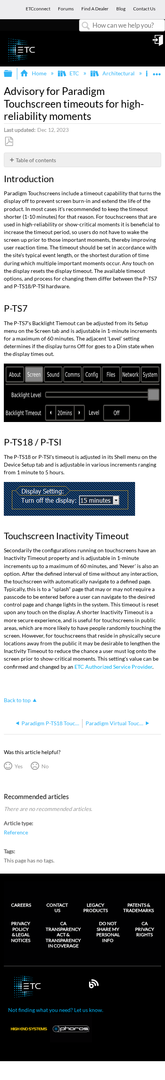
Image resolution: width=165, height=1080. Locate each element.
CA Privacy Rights (144, 929)
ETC (74, 73)
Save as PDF (9, 141)
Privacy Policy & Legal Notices (20, 932)
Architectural (118, 73)
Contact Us (57, 907)
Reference (16, 832)
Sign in (158, 43)
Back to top (17, 700)
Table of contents (36, 160)
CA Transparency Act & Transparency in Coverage (63, 935)
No (44, 766)
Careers (21, 905)
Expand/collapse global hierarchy (13, 74)
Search (86, 26)
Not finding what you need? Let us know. (55, 1010)
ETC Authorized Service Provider (113, 666)
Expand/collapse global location (157, 71)
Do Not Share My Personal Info (108, 932)
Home (39, 73)
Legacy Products (95, 907)
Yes (18, 766)
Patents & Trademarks (138, 907)
